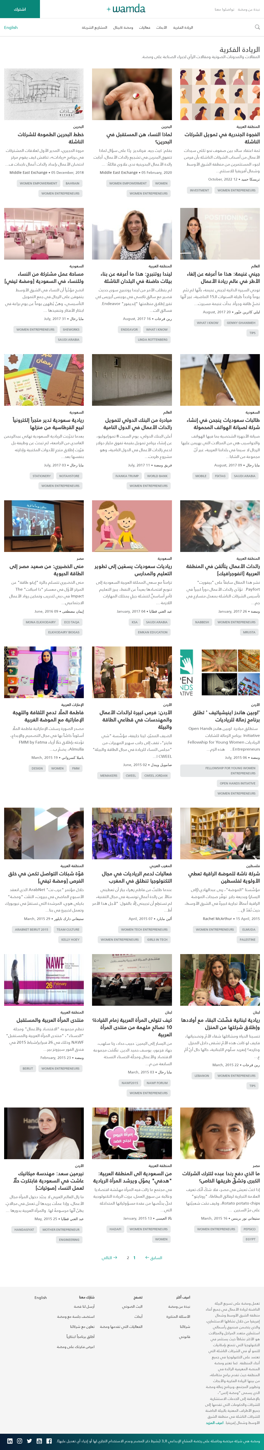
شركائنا (185, 1326)
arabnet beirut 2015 (31, 929)
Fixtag (220, 476)
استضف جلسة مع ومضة (76, 1316)
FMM (75, 768)
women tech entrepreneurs (144, 929)
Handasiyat (24, 1230)
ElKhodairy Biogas (63, 632)
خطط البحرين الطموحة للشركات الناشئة (51, 137)
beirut (28, 1068)
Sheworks (71, 329)
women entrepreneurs (236, 190)
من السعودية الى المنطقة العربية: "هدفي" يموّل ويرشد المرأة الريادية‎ (132, 1176)
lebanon (202, 1076)
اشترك (20, 9)
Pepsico (249, 1229)
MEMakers (108, 775)
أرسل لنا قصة (84, 1306)
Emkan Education (153, 632)
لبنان (256, 1012)
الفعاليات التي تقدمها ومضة (121, 1326)
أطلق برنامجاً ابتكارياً (81, 1336)
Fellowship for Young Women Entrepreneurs (230, 770)
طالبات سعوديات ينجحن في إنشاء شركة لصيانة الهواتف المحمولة (223, 423)
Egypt (250, 1239)
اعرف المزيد (215, 1422)
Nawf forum (157, 1083)
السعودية (77, 265)
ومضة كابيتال (123, 27)
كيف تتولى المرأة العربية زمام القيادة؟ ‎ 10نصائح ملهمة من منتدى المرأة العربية (132, 1027)
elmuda (248, 929)
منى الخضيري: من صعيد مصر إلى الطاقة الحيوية (47, 569)
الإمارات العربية (72, 704)
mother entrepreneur (61, 1230)
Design (37, 768)
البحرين (167, 126)
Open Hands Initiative (237, 783)
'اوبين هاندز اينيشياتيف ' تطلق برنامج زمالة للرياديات (226, 715)
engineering (69, 1240)
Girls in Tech (157, 939)
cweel (131, 775)
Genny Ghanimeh (241, 323)
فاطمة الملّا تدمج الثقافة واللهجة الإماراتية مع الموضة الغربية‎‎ (48, 715)
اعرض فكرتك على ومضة (76, 1346)
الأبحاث (161, 27)
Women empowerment (128, 183)
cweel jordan (156, 775)
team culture (68, 929)
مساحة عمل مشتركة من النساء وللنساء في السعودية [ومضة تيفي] (44, 277)
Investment (199, 190)
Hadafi (115, 1229)
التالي (107, 1257)
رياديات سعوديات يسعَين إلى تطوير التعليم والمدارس (133, 569)
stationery (42, 476)
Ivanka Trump (127, 476)
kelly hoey (70, 939)
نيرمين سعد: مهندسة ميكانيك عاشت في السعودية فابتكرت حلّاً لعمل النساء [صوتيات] (48, 1180)
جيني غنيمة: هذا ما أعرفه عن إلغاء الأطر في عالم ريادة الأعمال (223, 277)
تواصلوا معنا (224, 9)
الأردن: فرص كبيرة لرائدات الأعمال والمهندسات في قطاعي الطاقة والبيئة (136, 719)
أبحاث (139, 1316)
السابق (156, 1257)
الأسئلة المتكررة (178, 1316)
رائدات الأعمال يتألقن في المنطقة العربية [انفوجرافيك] (223, 569)
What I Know (207, 323)
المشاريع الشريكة (94, 27)
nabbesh (202, 622)
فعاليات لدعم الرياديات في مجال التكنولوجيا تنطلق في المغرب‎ (137, 876)
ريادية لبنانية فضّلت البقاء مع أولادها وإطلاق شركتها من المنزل (220, 1023)
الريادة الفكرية (183, 27)
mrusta (249, 632)
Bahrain (72, 183)
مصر (80, 558)
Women (161, 183)
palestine (247, 939)
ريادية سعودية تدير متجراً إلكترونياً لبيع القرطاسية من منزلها (48, 423)
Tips (252, 333)
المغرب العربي (161, 865)
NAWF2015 (130, 1083)
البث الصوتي (132, 1306)
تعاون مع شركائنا (82, 1326)
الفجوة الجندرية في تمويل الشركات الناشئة (222, 137)
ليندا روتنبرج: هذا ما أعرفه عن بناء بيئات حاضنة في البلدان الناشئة (136, 277)
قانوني (184, 1336)
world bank (157, 476)
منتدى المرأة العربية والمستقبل (50, 1020)
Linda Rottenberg (153, 339)
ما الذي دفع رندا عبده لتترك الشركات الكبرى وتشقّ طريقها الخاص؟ (221, 1176)
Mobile (201, 476)
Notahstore (69, 476)
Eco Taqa (71, 622)
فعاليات (144, 27)
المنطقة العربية (248, 126)
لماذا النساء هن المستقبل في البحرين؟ (139, 137)
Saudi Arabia (68, 339)
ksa (135, 622)
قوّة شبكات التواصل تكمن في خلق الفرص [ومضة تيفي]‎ (46, 876)
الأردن (255, 704)
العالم (255, 265)
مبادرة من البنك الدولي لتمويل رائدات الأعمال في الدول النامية (138, 423)
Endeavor (129, 329)
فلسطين (253, 865)
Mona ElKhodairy (41, 622)
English (11, 27)
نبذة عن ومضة (249, 9)
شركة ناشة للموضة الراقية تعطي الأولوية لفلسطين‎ (224, 876)
